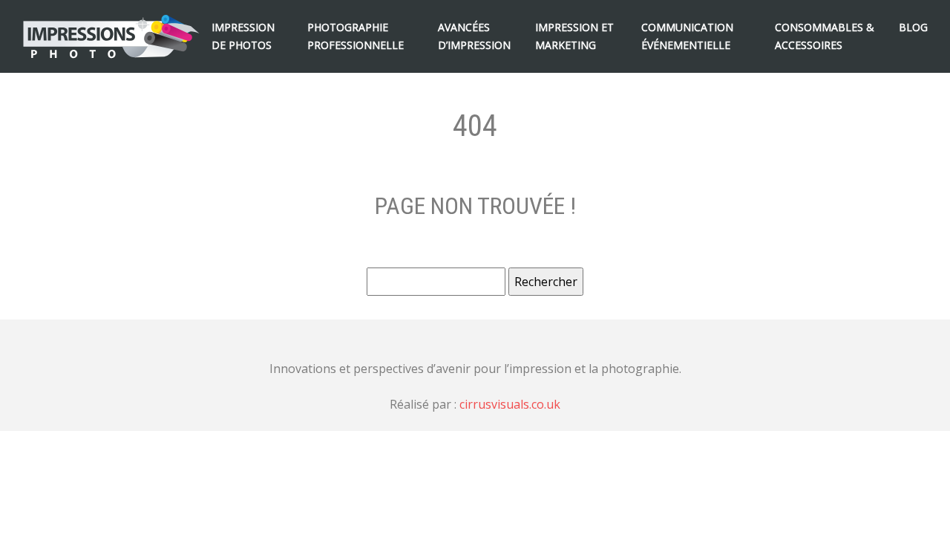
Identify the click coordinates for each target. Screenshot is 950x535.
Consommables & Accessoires (824, 36)
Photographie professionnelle (355, 36)
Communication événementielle (687, 36)
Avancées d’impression (474, 36)
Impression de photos (243, 36)
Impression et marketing (574, 36)
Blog (913, 27)
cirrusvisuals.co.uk (509, 404)
